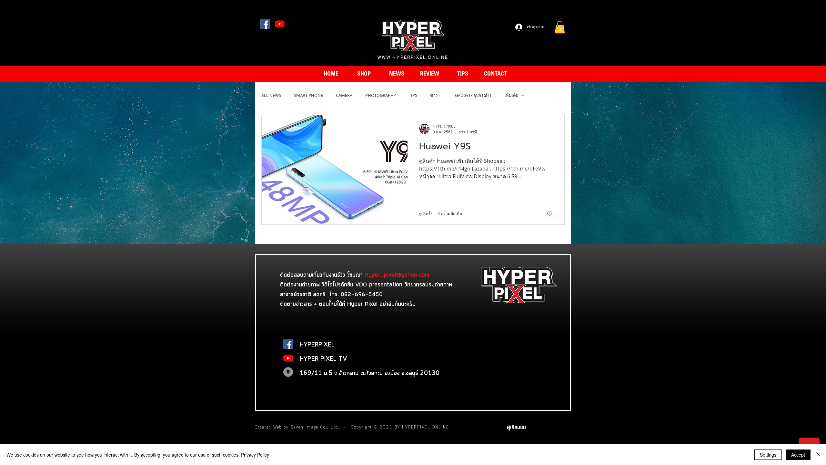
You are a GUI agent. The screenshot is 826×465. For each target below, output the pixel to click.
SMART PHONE (308, 95)
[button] (560, 27)
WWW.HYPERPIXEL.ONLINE (412, 57)
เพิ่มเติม (512, 95)
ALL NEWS (271, 95)
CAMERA (344, 95)
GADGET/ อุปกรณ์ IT (473, 95)
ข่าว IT (436, 95)
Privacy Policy (255, 454)
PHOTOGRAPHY (380, 95)
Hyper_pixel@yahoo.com (397, 274)
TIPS (413, 95)
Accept (798, 454)
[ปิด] (818, 455)
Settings (768, 454)
